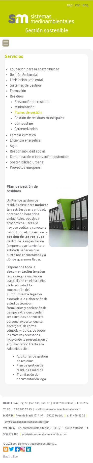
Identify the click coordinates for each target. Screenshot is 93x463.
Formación (18, 90)
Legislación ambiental (26, 79)
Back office (10, 456)
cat (77, 5)
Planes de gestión (28, 112)
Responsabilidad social (27, 151)
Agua (13, 145)
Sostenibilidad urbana (26, 161)
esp (69, 5)
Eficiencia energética (25, 140)
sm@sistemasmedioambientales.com (44, 434)
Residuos (17, 96)
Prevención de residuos (32, 101)
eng (85, 5)
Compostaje (24, 123)
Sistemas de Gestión (25, 85)
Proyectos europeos (25, 167)
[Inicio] (46, 18)
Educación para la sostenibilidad (34, 68)
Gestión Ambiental (24, 74)
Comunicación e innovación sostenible (39, 156)
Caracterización (26, 128)
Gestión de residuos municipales (39, 117)
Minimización (24, 106)
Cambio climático (23, 134)
